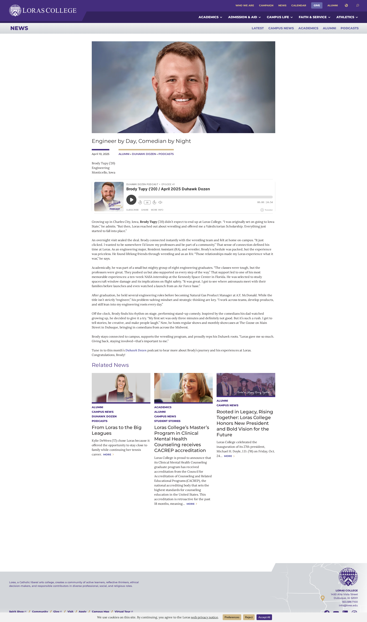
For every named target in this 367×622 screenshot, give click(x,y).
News (282, 5)
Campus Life (278, 17)
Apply (82, 611)
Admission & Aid (242, 17)
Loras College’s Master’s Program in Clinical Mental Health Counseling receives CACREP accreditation (181, 439)
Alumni (332, 5)
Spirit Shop (16, 611)
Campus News (281, 28)
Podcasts (350, 28)
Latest (258, 28)
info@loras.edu (348, 605)
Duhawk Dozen (144, 154)
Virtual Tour (122, 611)
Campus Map (100, 611)
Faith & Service (313, 17)
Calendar (298, 5)
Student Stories (167, 421)
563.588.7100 (350, 601)
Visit (70, 611)
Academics (208, 17)
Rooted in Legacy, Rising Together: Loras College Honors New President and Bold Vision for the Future (245, 423)
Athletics (345, 17)
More (107, 454)
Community (40, 611)
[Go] (357, 5)
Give (317, 5)
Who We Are (244, 5)
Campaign (266, 5)
